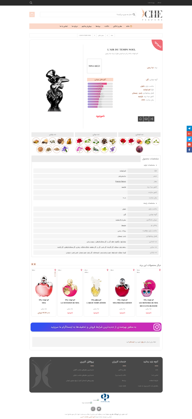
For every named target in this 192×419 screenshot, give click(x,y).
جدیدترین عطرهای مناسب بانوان (83, 375)
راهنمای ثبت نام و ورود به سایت (148, 386)
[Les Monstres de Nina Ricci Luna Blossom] (148, 286)
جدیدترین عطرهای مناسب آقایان (83, 370)
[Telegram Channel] (98, 408)
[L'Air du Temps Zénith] (96, 286)
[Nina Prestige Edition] (122, 286)
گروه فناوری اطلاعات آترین (87, 417)
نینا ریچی (150, 67)
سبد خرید (32, 14)
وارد (142, 342)
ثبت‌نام (159, 3)
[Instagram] (93, 408)
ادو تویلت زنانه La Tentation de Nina (70, 301)
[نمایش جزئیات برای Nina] (44, 286)
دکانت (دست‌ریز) (120, 375)
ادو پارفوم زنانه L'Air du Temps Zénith (96, 301)
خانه (156, 370)
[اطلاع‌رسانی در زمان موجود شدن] (140, 119)
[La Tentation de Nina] (70, 286)
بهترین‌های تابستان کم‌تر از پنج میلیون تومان (80, 380)
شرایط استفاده (153, 380)
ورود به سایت (151, 3)
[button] (189, 144)
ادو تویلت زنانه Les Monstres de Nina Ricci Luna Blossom (148, 303)
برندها (124, 380)
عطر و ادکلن (122, 370)
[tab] (150, 158)
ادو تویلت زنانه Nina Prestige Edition (122, 301)
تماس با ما (155, 375)
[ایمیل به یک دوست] (146, 119)
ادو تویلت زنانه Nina (44, 301)
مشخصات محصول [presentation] (150, 159)
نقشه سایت (122, 386)
